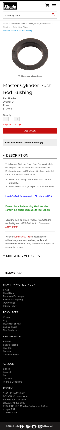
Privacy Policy (9, 305)
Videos (6, 317)
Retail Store (8, 292)
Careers (7, 351)
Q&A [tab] (19, 273)
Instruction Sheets (12, 323)
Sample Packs (10, 326)
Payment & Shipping (13, 299)
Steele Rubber (18, 6)
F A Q (6, 289)
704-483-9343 (18, 402)
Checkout (7, 378)
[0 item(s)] (47, 4)
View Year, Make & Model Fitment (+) (24, 142)
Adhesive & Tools (23, 236)
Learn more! (11, 226)
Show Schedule (10, 344)
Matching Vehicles (23, 255)
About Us (7, 347)
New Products (10, 330)
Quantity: (7, 115)
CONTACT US (10, 412)
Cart (5, 375)
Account (7, 371)
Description (17, 155)
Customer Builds (11, 354)
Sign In (6, 368)
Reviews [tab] (10, 273)
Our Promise (9, 302)
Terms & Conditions (12, 381)
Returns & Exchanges (13, 296)
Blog (5, 320)
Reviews (7, 341)
